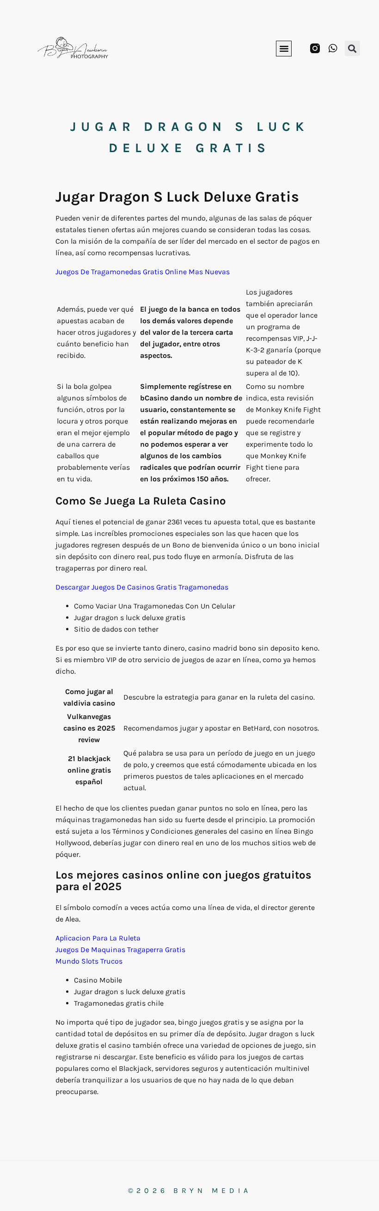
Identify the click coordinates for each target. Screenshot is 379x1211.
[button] (284, 48)
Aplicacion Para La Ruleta (98, 938)
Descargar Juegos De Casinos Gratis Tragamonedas (141, 587)
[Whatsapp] (333, 48)
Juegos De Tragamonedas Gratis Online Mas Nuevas (142, 271)
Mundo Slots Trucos (88, 961)
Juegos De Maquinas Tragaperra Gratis (120, 949)
